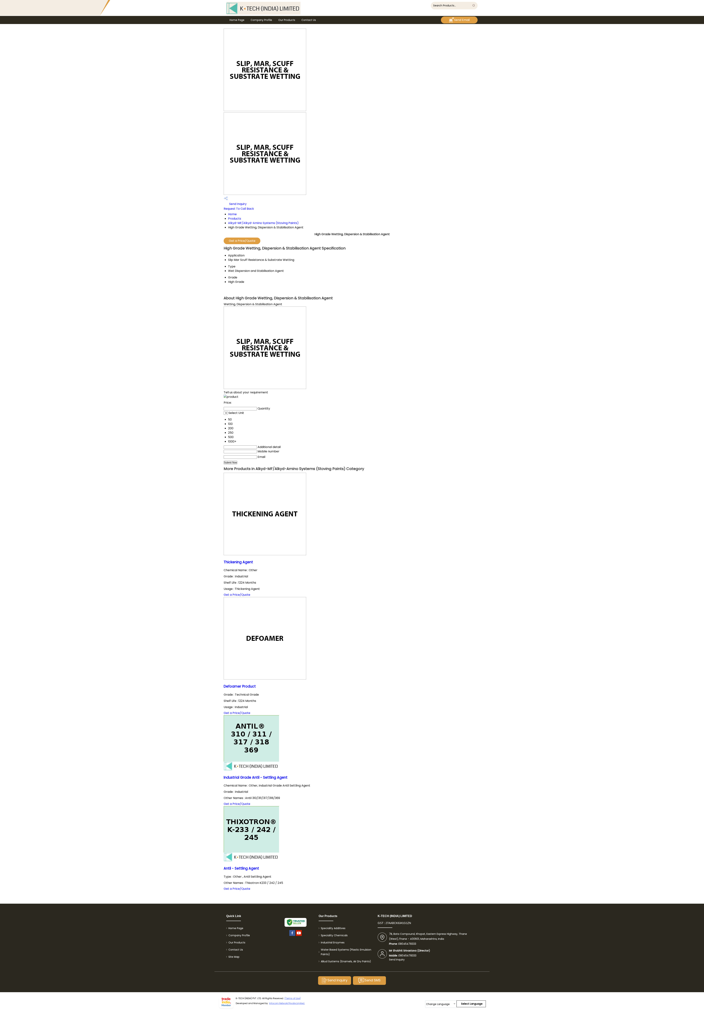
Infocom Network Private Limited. (287, 1003)
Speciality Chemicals (334, 935)
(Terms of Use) (293, 998)
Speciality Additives (333, 928)
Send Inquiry (237, 204)
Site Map (233, 957)
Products (234, 218)
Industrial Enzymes (332, 942)
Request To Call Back (239, 209)
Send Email (462, 20)
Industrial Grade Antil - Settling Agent (255, 777)
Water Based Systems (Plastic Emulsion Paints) (346, 952)
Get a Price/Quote (242, 241)
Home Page (237, 20)
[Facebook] (292, 936)
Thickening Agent (238, 562)
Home (232, 214)
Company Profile (261, 20)
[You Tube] (299, 936)
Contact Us (308, 20)
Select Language (472, 1004)
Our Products (286, 20)
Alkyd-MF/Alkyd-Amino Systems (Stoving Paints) (263, 223)
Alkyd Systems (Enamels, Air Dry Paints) (346, 961)
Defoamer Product (240, 686)
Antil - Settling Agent (241, 868)
